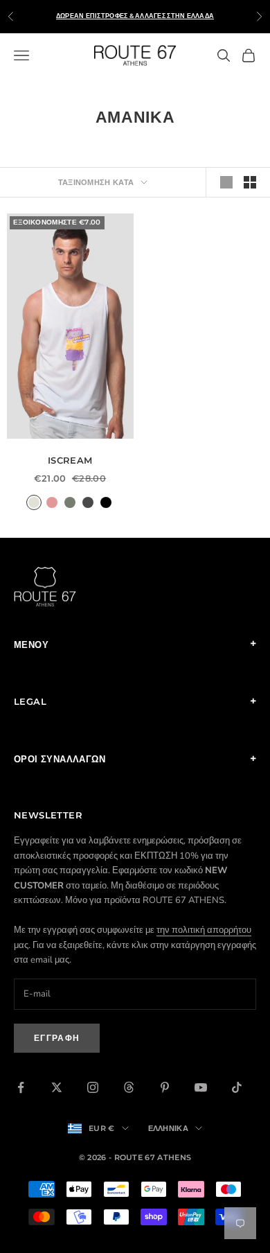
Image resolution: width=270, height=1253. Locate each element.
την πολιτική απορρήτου (203, 930)
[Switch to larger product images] (226, 182)
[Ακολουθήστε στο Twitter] (57, 1087)
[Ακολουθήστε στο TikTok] (237, 1087)
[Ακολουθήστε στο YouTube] (201, 1087)
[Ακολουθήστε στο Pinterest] (165, 1087)
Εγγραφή (57, 1038)
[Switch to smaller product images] (250, 182)
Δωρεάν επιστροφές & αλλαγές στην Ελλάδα (135, 15)
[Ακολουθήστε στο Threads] (129, 1087)
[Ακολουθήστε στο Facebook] (21, 1087)
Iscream (70, 460)
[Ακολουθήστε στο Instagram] (93, 1087)
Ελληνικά (168, 1128)
